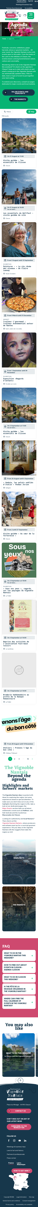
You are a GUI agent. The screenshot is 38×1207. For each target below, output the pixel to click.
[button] (36, 4)
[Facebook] (9, 1141)
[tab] (11, 1164)
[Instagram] (14, 1141)
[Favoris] (24, 15)
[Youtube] (20, 1141)
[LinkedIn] (25, 1141)
